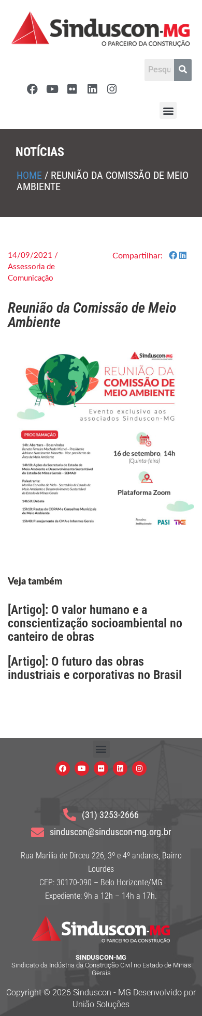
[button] (168, 110)
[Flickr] (72, 89)
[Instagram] (112, 89)
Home (29, 175)
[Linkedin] (91, 89)
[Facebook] (32, 89)
